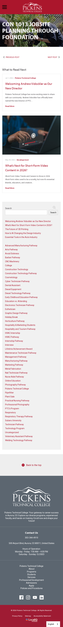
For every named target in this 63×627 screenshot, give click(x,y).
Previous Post (12, 57)
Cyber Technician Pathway (17, 281)
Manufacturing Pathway (16, 361)
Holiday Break (11, 317)
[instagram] (28, 597)
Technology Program (14, 428)
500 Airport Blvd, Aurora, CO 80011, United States (31, 543)
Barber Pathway (12, 257)
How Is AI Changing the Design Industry (23, 233)
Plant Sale (10, 396)
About (31, 569)
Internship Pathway (14, 341)
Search (8, 208)
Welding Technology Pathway (18, 440)
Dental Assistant (12, 285)
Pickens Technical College (25, 78)
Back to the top (33, 465)
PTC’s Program (12, 408)
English (51, 624)
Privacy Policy (17, 616)
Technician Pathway (14, 424)
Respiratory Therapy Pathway (19, 416)
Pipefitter (9, 392)
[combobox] (53, 624)
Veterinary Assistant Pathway (19, 436)
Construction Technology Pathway (21, 273)
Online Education (13, 381)
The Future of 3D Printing (16, 229)
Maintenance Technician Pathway (20, 353)
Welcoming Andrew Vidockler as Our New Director (28, 221)
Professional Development (31, 580)
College (8, 265)
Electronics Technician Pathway (19, 305)
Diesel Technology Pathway (17, 293)
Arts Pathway (11, 249)
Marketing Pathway (14, 365)
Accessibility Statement (42, 616)
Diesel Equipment (13, 289)
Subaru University (13, 420)
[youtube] (35, 597)
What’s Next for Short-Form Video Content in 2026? (28, 225)
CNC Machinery (12, 261)
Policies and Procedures (32, 588)
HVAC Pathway (12, 337)
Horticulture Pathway (15, 321)
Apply (31, 585)
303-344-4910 (31, 537)
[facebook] (21, 597)
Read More (9, 106)
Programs (31, 571)
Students (31, 574)
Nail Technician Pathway (16, 373)
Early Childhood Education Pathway (21, 297)
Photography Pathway (15, 385)
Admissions (31, 583)
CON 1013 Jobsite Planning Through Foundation (30, 30)
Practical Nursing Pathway (17, 400)
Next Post (52, 57)
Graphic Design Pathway (16, 313)
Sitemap (28, 616)
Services (31, 577)
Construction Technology (16, 269)
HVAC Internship (12, 333)
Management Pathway (15, 357)
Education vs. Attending (16, 301)
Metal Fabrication (13, 369)
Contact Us (31, 532)
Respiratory (10, 412)
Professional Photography (17, 404)
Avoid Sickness (12, 253)
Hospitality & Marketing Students (20, 325)
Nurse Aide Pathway (14, 377)
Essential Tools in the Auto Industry (21, 237)
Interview (9, 345)
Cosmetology (11, 277)
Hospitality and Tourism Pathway (20, 329)
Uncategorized (23, 160)
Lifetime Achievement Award (18, 349)
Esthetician (10, 309)
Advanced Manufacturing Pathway (21, 245)
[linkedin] (42, 597)
